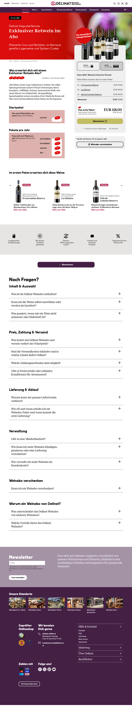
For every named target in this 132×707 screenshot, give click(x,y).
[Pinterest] (49, 669)
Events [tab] (24, 3)
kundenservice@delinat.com (53, 644)
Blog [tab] (32, 3)
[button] (115, 4)
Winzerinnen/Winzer (65, 10)
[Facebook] (40, 669)
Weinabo (25, 10)
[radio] (88, 66)
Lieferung (82, 636)
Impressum (82, 642)
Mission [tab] (15, 3)
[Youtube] (54, 669)
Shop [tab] (7, 3)
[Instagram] (44, 669)
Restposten (94, 10)
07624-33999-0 (49, 634)
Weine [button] (34, 10)
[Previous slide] (11, 185)
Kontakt (81, 630)
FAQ (80, 633)
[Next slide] (121, 185)
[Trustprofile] (26, 643)
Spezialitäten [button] (46, 10)
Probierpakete (81, 10)
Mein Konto (83, 639)
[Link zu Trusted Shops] (22, 635)
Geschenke (105, 10)
